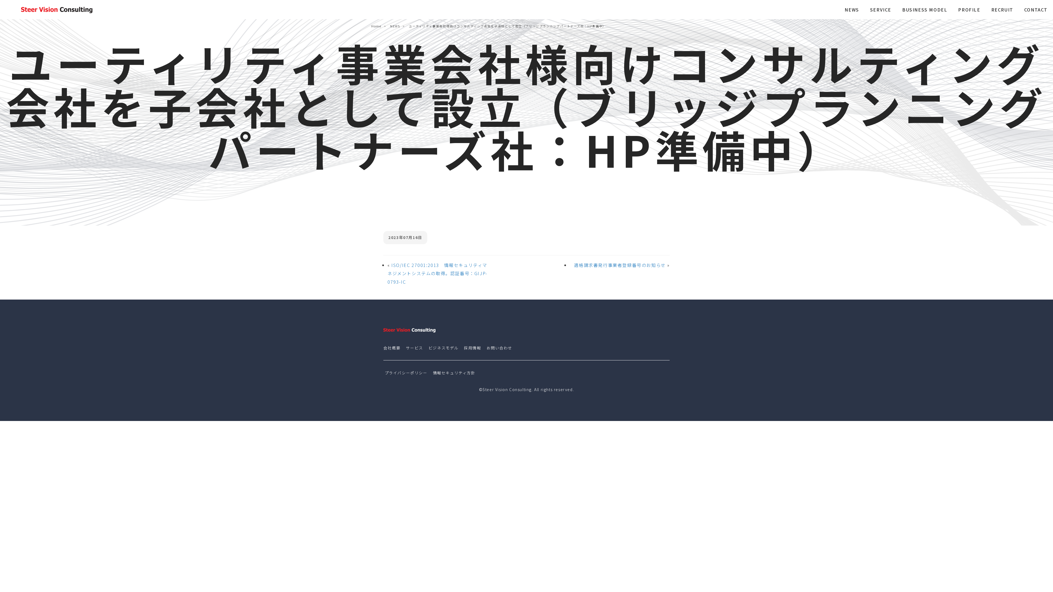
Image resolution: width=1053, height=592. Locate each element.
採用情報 (472, 348)
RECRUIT (1002, 9)
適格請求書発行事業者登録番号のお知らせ (620, 265)
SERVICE (880, 9)
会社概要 (391, 348)
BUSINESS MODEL (924, 9)
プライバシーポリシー (406, 372)
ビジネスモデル (443, 348)
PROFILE (969, 9)
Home (376, 26)
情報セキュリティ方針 (454, 372)
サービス (414, 348)
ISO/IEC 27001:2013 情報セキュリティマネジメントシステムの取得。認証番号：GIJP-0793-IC (437, 273)
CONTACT (1036, 9)
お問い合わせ (499, 348)
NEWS (852, 9)
